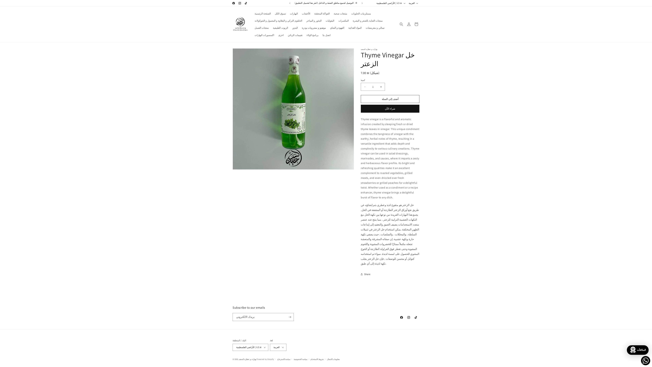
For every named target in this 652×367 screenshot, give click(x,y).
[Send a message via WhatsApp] (645, 360)
